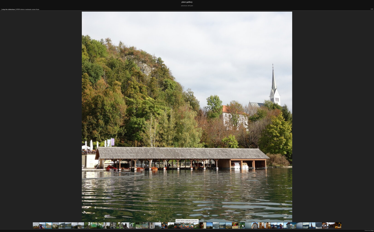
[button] (36, 225)
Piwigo (372, 230)
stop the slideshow (8, 9)
